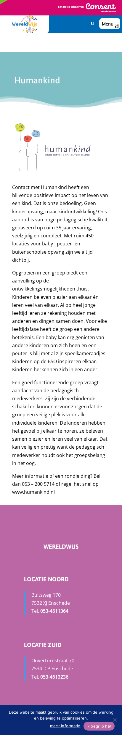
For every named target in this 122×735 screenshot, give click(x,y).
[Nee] (115, 720)
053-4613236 (54, 677)
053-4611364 (54, 611)
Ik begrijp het (99, 726)
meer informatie (65, 725)
